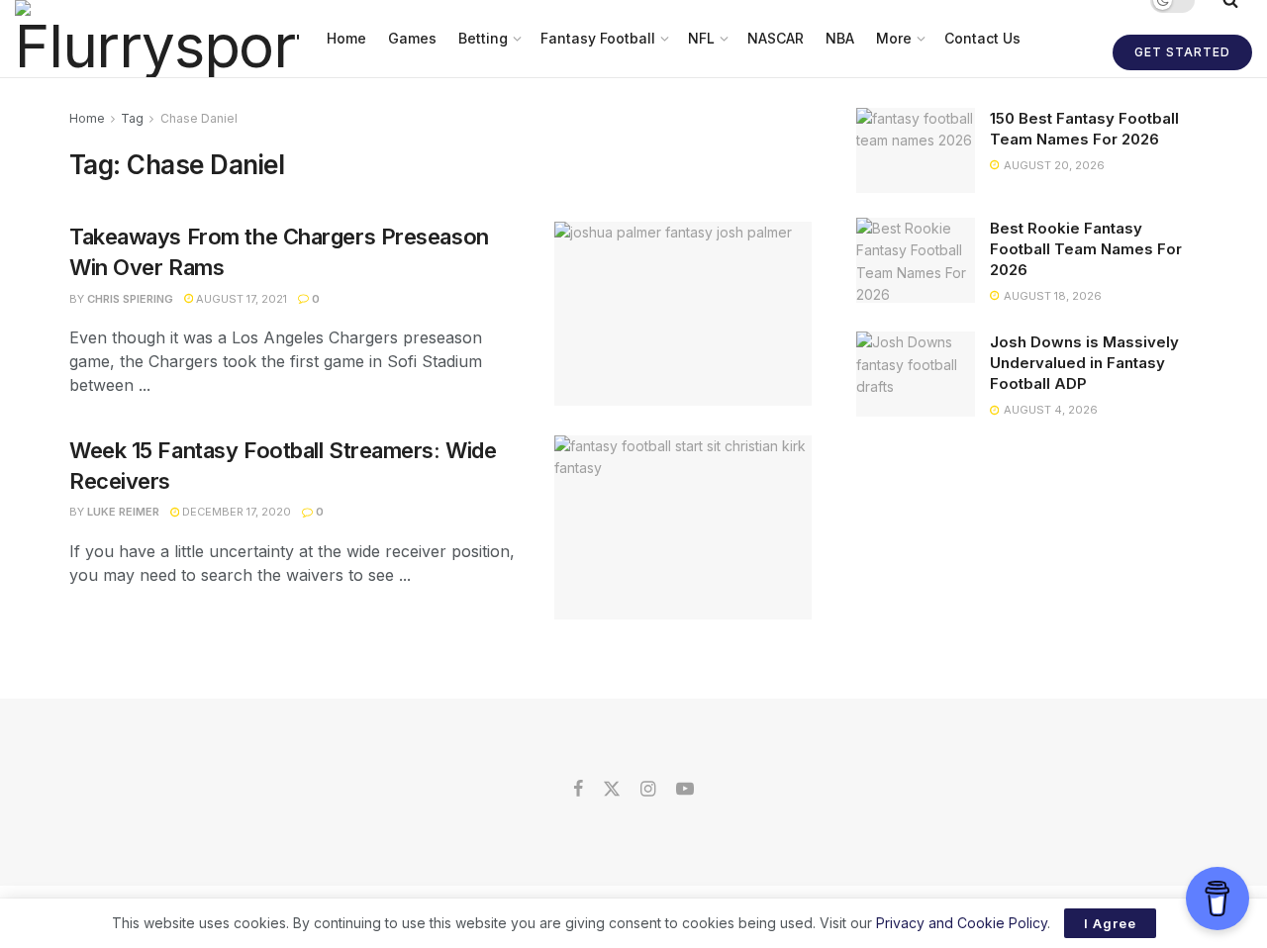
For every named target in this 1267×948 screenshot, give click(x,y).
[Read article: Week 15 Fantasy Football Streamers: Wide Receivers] (683, 527)
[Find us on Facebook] (578, 790)
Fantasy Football (597, 38)
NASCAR (775, 38)
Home (346, 38)
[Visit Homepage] (157, 38)
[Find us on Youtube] (685, 790)
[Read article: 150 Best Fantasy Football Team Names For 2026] (915, 150)
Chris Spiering (130, 299)
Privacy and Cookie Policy (961, 922)
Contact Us (982, 38)
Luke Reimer (123, 512)
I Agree (1110, 923)
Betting (483, 38)
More (894, 38)
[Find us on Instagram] (647, 790)
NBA (840, 38)
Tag (132, 118)
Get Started (1182, 52)
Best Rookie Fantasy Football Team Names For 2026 (1086, 249)
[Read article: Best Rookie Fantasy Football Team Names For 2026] (915, 260)
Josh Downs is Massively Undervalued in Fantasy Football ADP (1084, 362)
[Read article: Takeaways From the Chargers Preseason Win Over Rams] (683, 314)
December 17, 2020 (235, 512)
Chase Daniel (199, 118)
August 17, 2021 (240, 299)
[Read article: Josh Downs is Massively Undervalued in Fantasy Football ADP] (915, 374)
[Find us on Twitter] (612, 790)
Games (412, 38)
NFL (701, 38)
